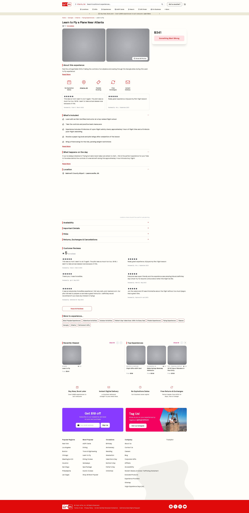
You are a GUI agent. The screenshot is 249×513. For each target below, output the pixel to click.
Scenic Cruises (88, 474)
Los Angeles (66, 450)
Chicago (65, 458)
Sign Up (105, 428)
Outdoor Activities (106, 328)
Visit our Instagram (138, 429)
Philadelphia (66, 474)
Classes (181, 328)
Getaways (86, 466)
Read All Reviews (77, 317)
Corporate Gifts (130, 462)
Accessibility (129, 470)
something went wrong (169, 43)
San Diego (65, 470)
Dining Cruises (88, 462)
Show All (176, 345)
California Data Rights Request (129, 511)
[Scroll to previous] (117, 345)
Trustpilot (169, 443)
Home (64, 17)
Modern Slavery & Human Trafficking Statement (142, 474)
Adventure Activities (90, 328)
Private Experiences (154, 328)
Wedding (109, 454)
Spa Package (87, 470)
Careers (127, 454)
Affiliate (128, 466)
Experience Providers (132, 482)
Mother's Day (110, 466)
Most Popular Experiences (72, 328)
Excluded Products (131, 478)
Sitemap (128, 486)
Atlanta (77, 17)
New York (65, 447)
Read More (66, 82)
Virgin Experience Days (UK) (134, 489)
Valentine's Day (111, 462)
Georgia (70, 17)
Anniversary (110, 450)
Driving (85, 450)
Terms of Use (78, 511)
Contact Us (129, 450)
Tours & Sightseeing (90, 454)
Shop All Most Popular (90, 478)
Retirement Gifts (84, 333)
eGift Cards (87, 447)
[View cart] (185, 4)
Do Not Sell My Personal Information (106, 511)
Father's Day (110, 470)
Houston (65, 466)
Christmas (109, 474)
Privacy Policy (88, 511)
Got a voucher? (174, 4)
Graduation (110, 458)
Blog (126, 458)
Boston (64, 454)
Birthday (109, 447)
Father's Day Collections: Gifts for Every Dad (130, 328)
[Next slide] (159, 13)
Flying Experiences (88, 17)
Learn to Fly (87, 458)
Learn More (150, 14)
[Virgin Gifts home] (66, 4)
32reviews (70, 26)
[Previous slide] (89, 13)
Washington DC (67, 462)
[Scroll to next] (121, 345)
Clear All (112, 346)
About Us (128, 447)
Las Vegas (65, 478)
